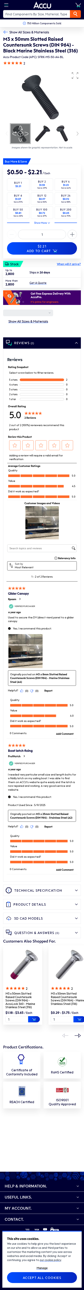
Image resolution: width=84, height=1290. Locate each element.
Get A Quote (37, 283)
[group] (42, 96)
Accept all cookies (42, 1278)
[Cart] (78, 5)
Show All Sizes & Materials (29, 32)
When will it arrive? (69, 264)
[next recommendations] (78, 1035)
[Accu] (42, 5)
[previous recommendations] (65, 1035)
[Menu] (6, 5)
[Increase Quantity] (11, 234)
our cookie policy (50, 1260)
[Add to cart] (34, 1019)
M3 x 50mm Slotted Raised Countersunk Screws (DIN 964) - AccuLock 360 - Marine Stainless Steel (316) (20, 1000)
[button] (75, 75)
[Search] (75, 14)
